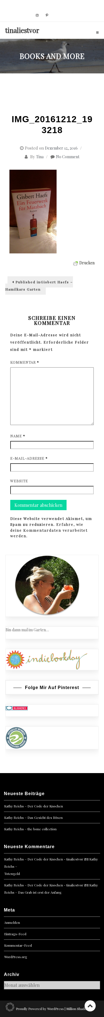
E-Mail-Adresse (29, 458)
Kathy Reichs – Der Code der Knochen (33, 806)
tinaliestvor (22, 30)
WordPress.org (15, 956)
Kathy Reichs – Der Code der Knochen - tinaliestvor (43, 859)
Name (17, 435)
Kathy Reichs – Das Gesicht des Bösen (33, 817)
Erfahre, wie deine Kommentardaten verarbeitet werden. (49, 530)
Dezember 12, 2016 (61, 148)
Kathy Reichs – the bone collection (30, 829)
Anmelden (12, 922)
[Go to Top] (90, 1006)
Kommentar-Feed (18, 945)
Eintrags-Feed (15, 934)
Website (19, 480)
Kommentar (24, 362)
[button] (10, 1007)
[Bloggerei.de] (17, 707)
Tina (40, 156)
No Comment (67, 156)
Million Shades (77, 1008)
